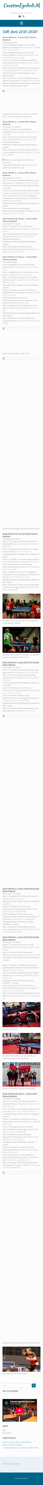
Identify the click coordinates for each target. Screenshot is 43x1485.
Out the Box (24, 1478)
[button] (21, 23)
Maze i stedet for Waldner (13, 1445)
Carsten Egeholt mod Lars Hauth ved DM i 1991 (21, 1448)
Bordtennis (7, 1433)
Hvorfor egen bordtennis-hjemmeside (17, 1442)
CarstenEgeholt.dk (21, 5)
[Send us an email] (20, 16)
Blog (4, 1430)
